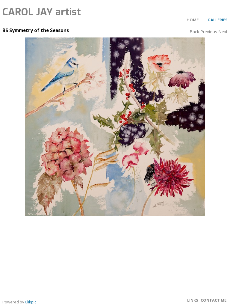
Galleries (218, 19)
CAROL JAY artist (41, 12)
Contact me (213, 300)
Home (193, 19)
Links (192, 300)
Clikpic (30, 302)
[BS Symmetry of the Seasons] (115, 126)
